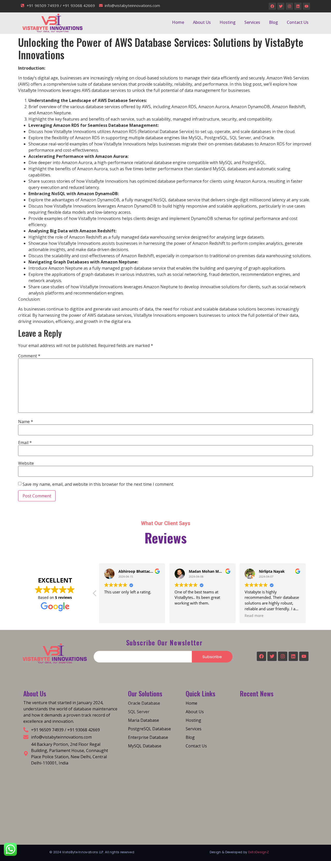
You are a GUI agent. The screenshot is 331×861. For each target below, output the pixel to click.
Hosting (228, 22)
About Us (202, 22)
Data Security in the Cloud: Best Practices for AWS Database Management (272, 814)
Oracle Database (144, 703)
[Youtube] (306, 6)
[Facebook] (272, 6)
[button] (94, 595)
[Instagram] (289, 6)
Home (178, 22)
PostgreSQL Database (149, 729)
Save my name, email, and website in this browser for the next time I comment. (98, 484)
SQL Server (138, 712)
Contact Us (298, 22)
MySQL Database (144, 746)
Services (252, 22)
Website (26, 463)
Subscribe (212, 656)
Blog (273, 22)
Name (25, 422)
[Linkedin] (298, 6)
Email (25, 442)
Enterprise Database (148, 737)
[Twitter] (280, 6)
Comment (29, 356)
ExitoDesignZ (258, 852)
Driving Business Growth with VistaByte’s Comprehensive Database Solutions (271, 748)
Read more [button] (254, 615)
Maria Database (143, 720)
